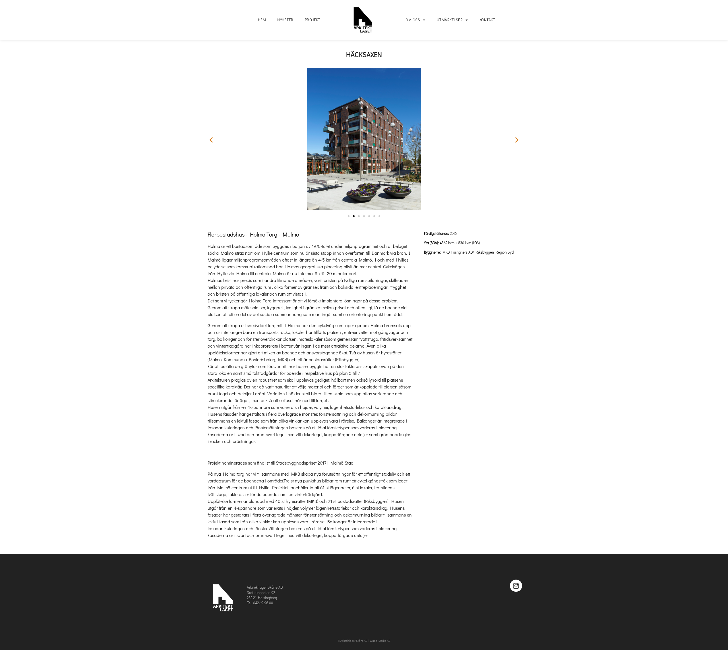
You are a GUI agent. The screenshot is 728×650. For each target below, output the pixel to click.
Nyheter (285, 19)
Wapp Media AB (380, 641)
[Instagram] (516, 586)
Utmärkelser (450, 19)
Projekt (312, 19)
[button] (211, 139)
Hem (262, 19)
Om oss (413, 19)
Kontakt (487, 19)
